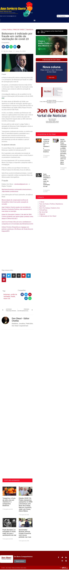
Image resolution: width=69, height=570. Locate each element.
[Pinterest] (4, 280)
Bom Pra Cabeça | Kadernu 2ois (49, 208)
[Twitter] (9, 275)
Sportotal (42, 206)
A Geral (4, 29)
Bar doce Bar (43, 212)
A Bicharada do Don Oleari (47, 216)
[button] (34, 20)
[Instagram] (14, 275)
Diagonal (42, 214)
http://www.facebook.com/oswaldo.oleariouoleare (16, 189)
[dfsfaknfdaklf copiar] (51, 54)
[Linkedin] (28, 275)
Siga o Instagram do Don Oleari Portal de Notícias (52, 31)
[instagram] (62, 560)
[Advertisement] (17, 254)
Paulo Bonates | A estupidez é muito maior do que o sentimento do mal (9, 532)
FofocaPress (43, 210)
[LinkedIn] (66, 557)
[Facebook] (4, 275)
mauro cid (7, 298)
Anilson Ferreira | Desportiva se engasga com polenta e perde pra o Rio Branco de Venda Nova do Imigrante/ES (17, 229)
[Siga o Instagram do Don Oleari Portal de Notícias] (38, 32)
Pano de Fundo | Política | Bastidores (51, 204)
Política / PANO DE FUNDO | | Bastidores (20, 29)
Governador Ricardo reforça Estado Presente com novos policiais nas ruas (25, 533)
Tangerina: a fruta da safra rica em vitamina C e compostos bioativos (9, 501)
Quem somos (3, 16)
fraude (13, 296)
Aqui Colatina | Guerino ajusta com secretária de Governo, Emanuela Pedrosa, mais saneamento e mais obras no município (16, 209)
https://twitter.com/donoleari (10, 191)
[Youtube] (23, 275)
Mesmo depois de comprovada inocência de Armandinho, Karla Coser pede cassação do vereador (15, 202)
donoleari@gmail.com (11, 16)
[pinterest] (66, 560)
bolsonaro (7, 294)
